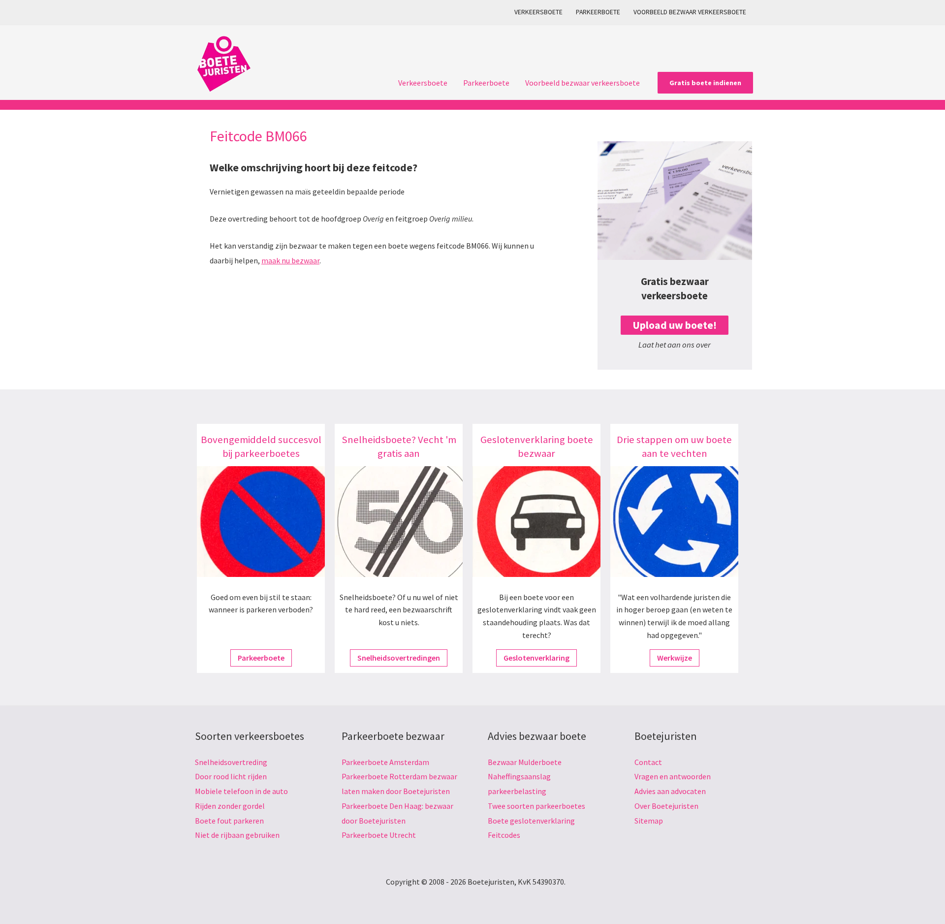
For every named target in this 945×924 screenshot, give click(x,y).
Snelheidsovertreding (231, 762)
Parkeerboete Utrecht (379, 835)
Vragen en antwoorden (672, 776)
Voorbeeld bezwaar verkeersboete (689, 12)
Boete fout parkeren (229, 821)
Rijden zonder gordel (230, 806)
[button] (705, 83)
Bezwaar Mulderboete (525, 762)
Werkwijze (674, 658)
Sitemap (648, 821)
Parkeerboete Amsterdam (385, 762)
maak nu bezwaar (290, 260)
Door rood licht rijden (231, 776)
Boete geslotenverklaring (531, 821)
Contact (648, 762)
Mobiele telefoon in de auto (241, 791)
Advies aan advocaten (670, 791)
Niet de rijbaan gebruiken (237, 835)
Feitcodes (504, 835)
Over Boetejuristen (666, 806)
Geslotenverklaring (536, 658)
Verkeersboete (538, 12)
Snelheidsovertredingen (398, 658)
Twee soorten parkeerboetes (536, 806)
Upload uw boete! (674, 325)
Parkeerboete (598, 12)
